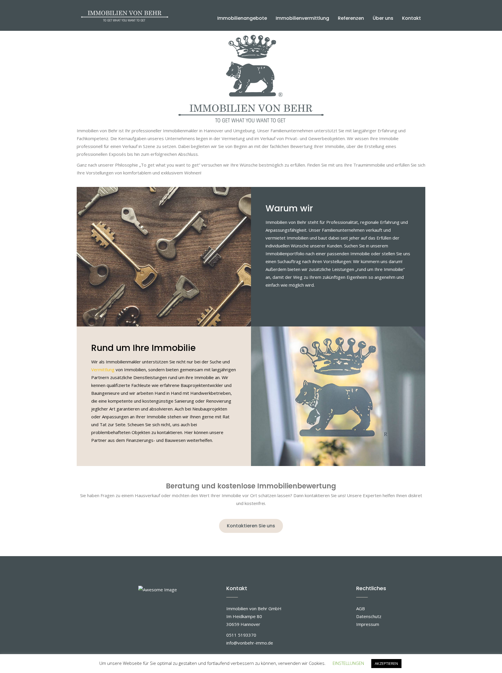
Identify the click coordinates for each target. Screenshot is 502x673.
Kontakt (411, 18)
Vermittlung (102, 369)
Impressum (367, 624)
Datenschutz (368, 616)
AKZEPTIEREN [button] (386, 663)
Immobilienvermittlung (302, 18)
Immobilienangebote (242, 18)
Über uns (383, 18)
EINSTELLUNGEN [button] (348, 663)
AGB (360, 608)
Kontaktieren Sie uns (251, 525)
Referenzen (351, 18)
